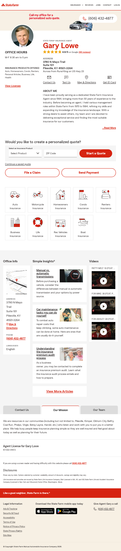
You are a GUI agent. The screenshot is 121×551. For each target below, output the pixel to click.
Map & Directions (11, 326)
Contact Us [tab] (22, 409)
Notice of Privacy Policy (14, 526)
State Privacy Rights (12, 531)
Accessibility (9, 518)
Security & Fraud (11, 513)
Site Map (7, 535)
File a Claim (32, 172)
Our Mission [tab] (60, 410)
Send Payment (89, 172)
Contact (107, 5)
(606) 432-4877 (16, 338)
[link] (10, 5)
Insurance (75, 5)
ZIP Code (51, 153)
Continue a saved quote (18, 164)
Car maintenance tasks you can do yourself (47, 312)
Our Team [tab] (99, 409)
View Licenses (13, 86)
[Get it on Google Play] (66, 511)
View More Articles (59, 391)
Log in (117, 5)
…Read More (109, 128)
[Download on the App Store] (45, 511)
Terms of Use (9, 522)
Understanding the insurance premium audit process (45, 353)
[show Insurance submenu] (82, 5)
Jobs (98, 5)
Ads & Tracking (10, 509)
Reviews (89, 5)
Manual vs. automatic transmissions (44, 273)
